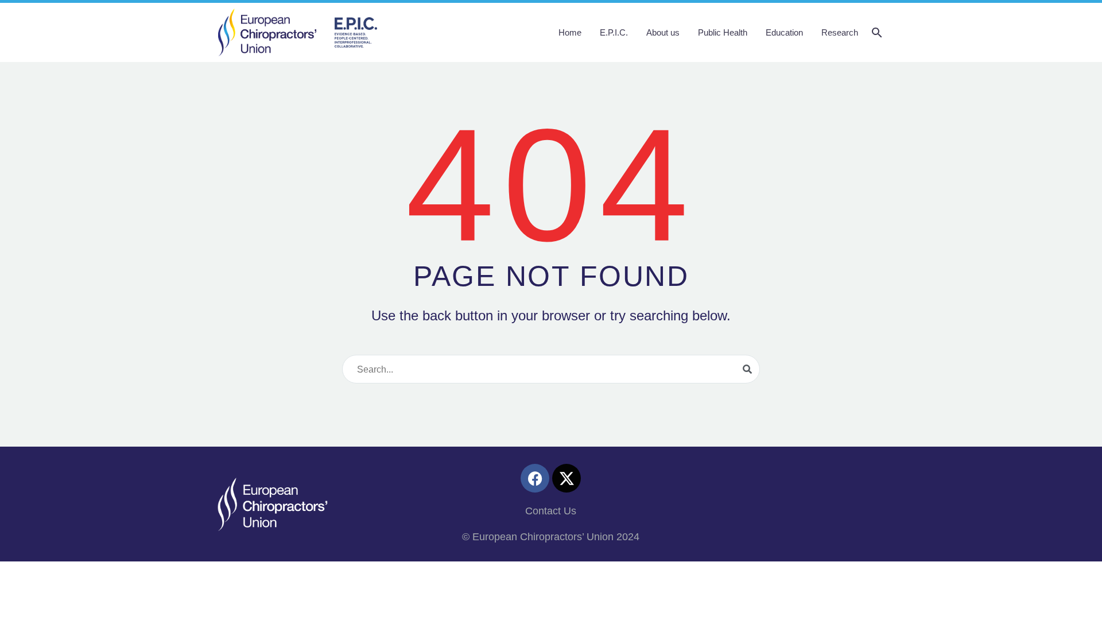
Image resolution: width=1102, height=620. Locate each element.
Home (569, 32)
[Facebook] (535, 478)
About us (663, 32)
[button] (877, 33)
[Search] (747, 369)
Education (784, 32)
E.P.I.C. (614, 32)
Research (839, 32)
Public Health (722, 32)
